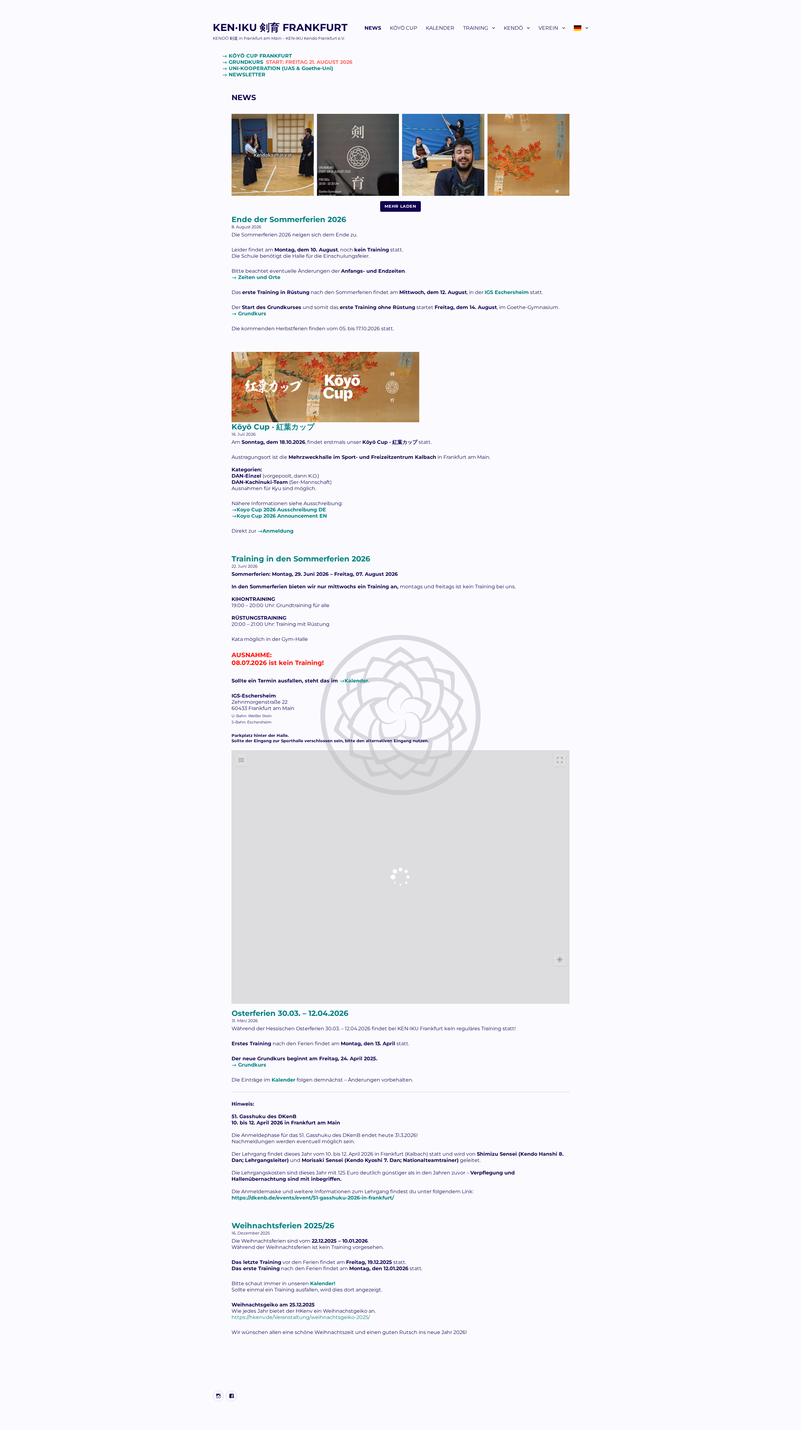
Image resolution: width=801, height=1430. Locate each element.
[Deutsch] (581, 27)
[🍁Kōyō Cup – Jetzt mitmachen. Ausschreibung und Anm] (443, 155)
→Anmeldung (275, 531)
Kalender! (322, 1283)
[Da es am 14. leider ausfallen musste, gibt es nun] (358, 155)
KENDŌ (513, 28)
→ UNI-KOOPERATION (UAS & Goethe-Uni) (277, 68)
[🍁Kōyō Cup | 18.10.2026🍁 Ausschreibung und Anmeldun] (528, 155)
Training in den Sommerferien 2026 (301, 558)
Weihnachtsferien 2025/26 (283, 1225)
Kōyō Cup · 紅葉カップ (273, 426)
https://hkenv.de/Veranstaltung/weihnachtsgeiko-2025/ (301, 1317)
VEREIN (548, 28)
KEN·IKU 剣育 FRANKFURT (280, 27)
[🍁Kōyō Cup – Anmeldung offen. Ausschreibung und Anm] (273, 155)
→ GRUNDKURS (287, 62)
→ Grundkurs (249, 314)
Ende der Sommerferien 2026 (289, 219)
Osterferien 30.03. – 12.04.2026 (290, 1013)
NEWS (373, 28)
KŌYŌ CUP (403, 28)
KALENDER (440, 28)
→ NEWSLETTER (243, 75)
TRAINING (475, 28)
